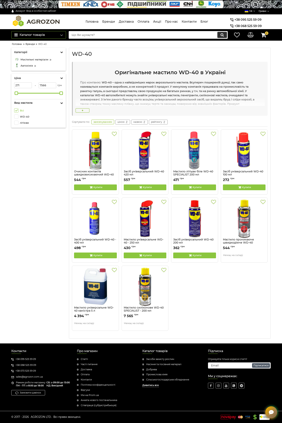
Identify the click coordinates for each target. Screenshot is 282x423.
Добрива (151, 369)
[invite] (234, 385)
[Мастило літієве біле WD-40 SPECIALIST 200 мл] (194, 151)
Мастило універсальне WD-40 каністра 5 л (94, 311)
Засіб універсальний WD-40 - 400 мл (95, 243)
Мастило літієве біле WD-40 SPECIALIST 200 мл (193, 175)
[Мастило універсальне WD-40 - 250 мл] (145, 219)
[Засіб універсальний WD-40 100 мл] (244, 151)
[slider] (16, 93)
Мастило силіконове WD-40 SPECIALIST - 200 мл (144, 311)
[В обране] (114, 134)
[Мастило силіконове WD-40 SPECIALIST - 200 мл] (145, 287)
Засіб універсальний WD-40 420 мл (144, 175)
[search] (222, 35)
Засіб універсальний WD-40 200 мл (193, 243)
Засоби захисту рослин (160, 359)
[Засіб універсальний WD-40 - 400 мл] (95, 219)
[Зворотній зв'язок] (271, 412)
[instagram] (218, 385)
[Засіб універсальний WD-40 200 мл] (194, 219)
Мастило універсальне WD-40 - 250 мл (143, 243)
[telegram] (241, 385)
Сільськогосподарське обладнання (167, 379)
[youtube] (226, 385)
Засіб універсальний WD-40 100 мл (243, 175)
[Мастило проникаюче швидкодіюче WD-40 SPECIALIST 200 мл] (244, 219)
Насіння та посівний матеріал (163, 364)
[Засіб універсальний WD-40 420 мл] (145, 151)
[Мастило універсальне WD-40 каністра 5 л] (95, 287)
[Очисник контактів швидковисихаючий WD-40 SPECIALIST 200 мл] (95, 151)
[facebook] (211, 385)
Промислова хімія (156, 374)
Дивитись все (150, 385)
